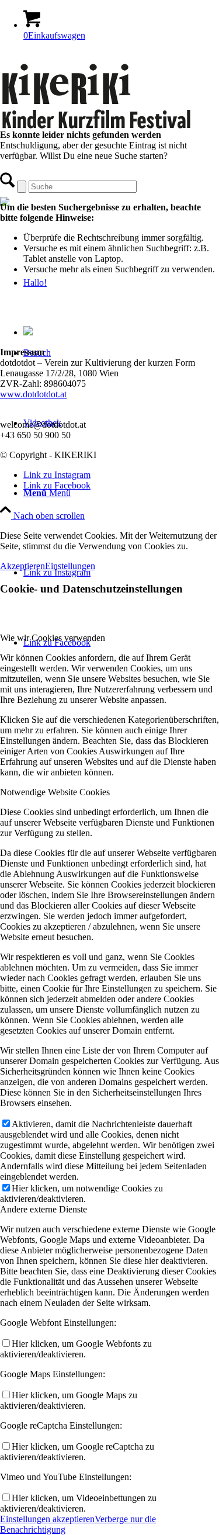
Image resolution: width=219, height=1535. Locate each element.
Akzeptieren (22, 566)
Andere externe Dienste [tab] (43, 1209)
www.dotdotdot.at (33, 394)
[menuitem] (121, 493)
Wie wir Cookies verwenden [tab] (52, 638)
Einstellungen (70, 566)
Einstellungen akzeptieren (47, 1519)
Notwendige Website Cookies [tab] (55, 792)
